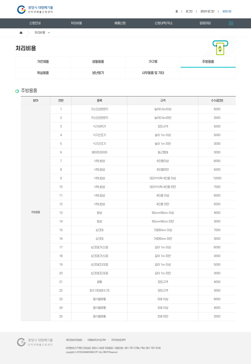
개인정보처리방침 (74, 340)
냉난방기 (98, 73)
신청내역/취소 (164, 23)
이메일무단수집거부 (96, 340)
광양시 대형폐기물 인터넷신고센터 (35, 9)
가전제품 (43, 62)
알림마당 (205, 23)
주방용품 (208, 62)
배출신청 (120, 23)
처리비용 (76, 23)
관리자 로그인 (207, 11)
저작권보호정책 (118, 340)
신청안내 (34, 23)
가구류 (152, 62)
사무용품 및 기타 (153, 73)
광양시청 (226, 11)
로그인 (189, 11)
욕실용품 (43, 73)
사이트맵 (231, 23)
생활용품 (98, 62)
